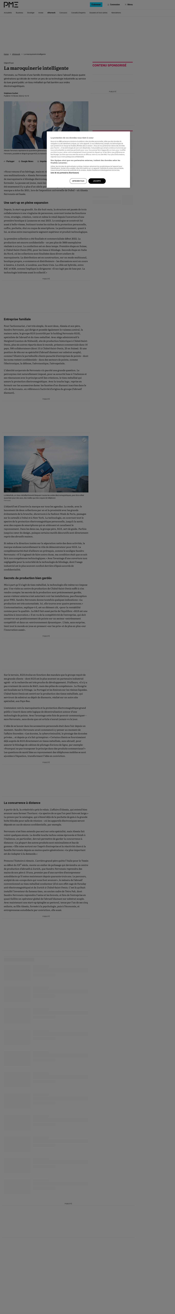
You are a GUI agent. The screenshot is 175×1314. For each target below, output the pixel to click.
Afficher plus (78, 181)
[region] (88, 159)
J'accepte (97, 181)
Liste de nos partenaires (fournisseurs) (65, 173)
